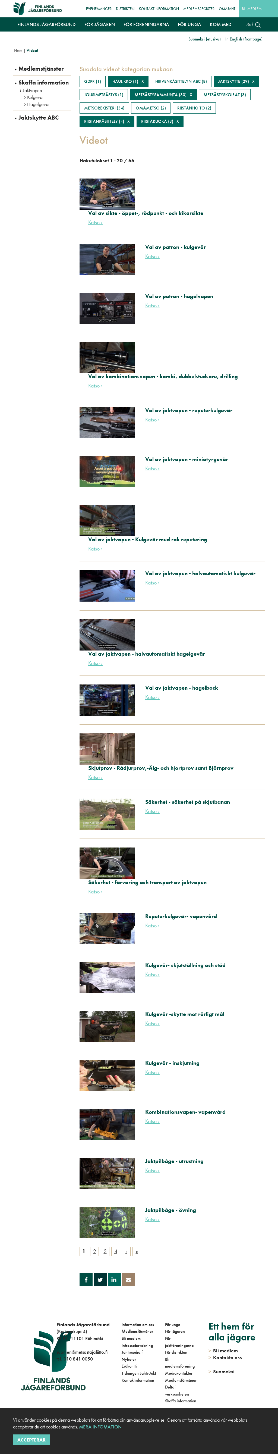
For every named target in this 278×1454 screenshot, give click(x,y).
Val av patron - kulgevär (175, 247)
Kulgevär (35, 97)
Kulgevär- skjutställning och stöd (185, 965)
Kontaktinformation (159, 8)
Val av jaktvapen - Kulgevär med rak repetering (147, 539)
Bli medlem (252, 8)
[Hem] (39, 8)
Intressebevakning (137, 1345)
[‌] (57, 1381)
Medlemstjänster (41, 68)
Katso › (95, 222)
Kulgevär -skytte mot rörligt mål (184, 1014)
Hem (18, 50)
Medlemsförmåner (137, 1331)
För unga (172, 1324)
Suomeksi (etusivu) (204, 39)
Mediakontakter (178, 1373)
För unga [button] (189, 24)
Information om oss (138, 1324)
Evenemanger (99, 8)
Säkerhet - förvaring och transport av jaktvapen (147, 882)
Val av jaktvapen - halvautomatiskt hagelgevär (146, 653)
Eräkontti (129, 1366)
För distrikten (176, 1352)
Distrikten (125, 8)
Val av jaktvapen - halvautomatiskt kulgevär (200, 573)
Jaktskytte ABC (38, 117)
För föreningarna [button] (146, 24)
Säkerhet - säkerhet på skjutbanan (187, 801)
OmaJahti (227, 8)
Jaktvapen (32, 90)
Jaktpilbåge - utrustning (174, 1161)
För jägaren (175, 1331)
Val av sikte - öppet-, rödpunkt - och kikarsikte (145, 213)
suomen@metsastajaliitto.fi (82, 1352)
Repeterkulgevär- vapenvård (181, 916)
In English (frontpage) (244, 39)
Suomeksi (221, 1371)
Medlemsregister (198, 8)
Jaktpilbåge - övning (170, 1210)
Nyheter (129, 1359)
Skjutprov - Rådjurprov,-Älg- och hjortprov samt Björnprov (160, 767)
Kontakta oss (225, 1357)
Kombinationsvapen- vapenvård (185, 1111)
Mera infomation (100, 1427)
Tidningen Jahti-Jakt (139, 1373)
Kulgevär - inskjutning (172, 1063)
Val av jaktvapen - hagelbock (181, 687)
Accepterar (31, 1440)
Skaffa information (43, 82)
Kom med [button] (221, 24)
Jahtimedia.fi (133, 1352)
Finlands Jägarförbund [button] (46, 24)
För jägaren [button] (99, 24)
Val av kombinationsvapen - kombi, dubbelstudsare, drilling (163, 376)
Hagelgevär (38, 104)
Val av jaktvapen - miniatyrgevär (186, 459)
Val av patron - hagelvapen (179, 296)
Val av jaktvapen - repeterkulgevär (188, 410)
